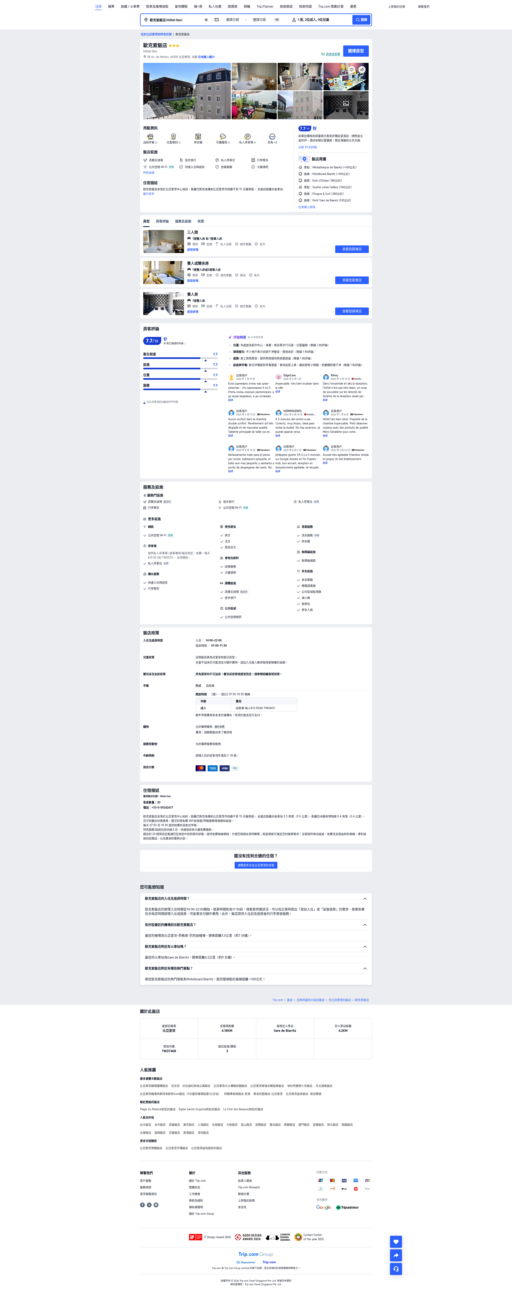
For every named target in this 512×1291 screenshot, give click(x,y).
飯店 (290, 1000)
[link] (396, 6)
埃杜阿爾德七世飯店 (299, 1085)
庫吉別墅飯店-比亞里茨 (268, 1093)
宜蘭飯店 (318, 1124)
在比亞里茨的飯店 (340, 1000)
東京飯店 (188, 1124)
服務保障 (145, 1187)
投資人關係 (245, 1180)
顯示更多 (148, 193)
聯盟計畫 (243, 1194)
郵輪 (247, 6)
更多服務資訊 (148, 1194)
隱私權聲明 (196, 1207)
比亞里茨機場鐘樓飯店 (154, 1085)
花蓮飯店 (174, 1132)
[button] (411, 6)
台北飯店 (145, 1124)
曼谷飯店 (275, 1124)
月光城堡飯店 (324, 1085)
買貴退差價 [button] (333, 54)
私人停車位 (305, 501)
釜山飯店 (246, 1124)
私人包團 (215, 6)
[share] (396, 1255)
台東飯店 (145, 1132)
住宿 (98, 6)
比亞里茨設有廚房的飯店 (206, 1148)
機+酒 (198, 6)
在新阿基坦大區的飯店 (311, 1000)
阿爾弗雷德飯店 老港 (237, 1093)
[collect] (396, 1242)
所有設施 (148, 172)
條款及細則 (196, 1200)
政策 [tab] (201, 221)
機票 (111, 6)
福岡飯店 (160, 1132)
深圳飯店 (203, 1132)
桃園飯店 (347, 1124)
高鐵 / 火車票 (130, 6)
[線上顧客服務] (396, 1269)
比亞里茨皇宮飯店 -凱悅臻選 (303, 1093)
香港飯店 (188, 1132)
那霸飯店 (289, 1124)
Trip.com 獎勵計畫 (331, 6)
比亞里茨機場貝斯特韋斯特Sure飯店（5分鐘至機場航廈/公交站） (180, 1093)
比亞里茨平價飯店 (177, 1148)
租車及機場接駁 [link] (157, 6)
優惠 (353, 6)
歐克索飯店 (155, 45)
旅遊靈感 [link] (286, 6)
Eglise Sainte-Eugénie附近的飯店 (199, 1109)
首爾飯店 (260, 1124)
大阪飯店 (232, 1124)
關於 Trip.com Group (201, 1213)
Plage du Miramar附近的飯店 (158, 1109)
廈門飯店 (304, 1124)
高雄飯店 (174, 1124)
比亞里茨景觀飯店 (151, 1148)
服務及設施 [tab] (183, 221)
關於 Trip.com (197, 1180)
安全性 (242, 1207)
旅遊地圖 (305, 6)
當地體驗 (181, 6)
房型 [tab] (146, 221)
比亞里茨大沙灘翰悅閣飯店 (230, 1085)
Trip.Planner (265, 6)
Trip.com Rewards (249, 1187)
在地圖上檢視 (306, 207)
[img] (187, 91)
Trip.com (278, 1000)
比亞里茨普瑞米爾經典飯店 (267, 1085)
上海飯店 (203, 1124)
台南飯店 (217, 1124)
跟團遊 (232, 6)
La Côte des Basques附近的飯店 (243, 1109)
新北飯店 (332, 1124)
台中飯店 (160, 1124)
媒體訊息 (194, 1187)
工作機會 (194, 1194)
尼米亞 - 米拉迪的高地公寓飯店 (190, 1085)
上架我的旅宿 (246, 1200)
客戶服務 (145, 1180)
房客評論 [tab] (162, 221)
